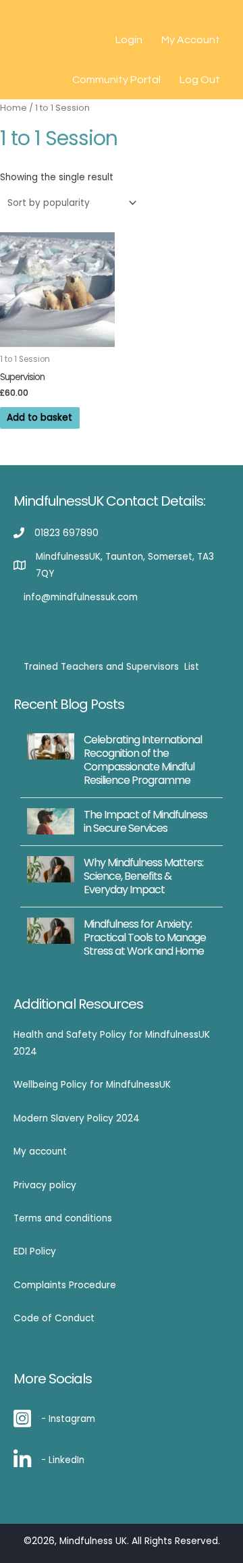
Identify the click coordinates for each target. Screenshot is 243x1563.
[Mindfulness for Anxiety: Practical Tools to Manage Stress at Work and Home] (50, 930)
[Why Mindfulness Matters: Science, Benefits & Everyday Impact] (50, 868)
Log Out (200, 79)
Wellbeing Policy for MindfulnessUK (92, 1084)
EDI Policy (35, 1251)
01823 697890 (66, 533)
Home (13, 107)
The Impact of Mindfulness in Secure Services (145, 821)
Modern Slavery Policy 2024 (77, 1118)
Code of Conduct (54, 1318)
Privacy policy (45, 1185)
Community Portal (116, 79)
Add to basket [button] (39, 417)
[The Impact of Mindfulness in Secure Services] (50, 820)
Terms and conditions (63, 1218)
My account (40, 1151)
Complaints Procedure (65, 1285)
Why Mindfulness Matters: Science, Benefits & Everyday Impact (143, 876)
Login (128, 39)
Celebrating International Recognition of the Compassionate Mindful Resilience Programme (143, 760)
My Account (190, 39)
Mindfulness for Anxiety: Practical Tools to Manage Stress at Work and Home (145, 937)
